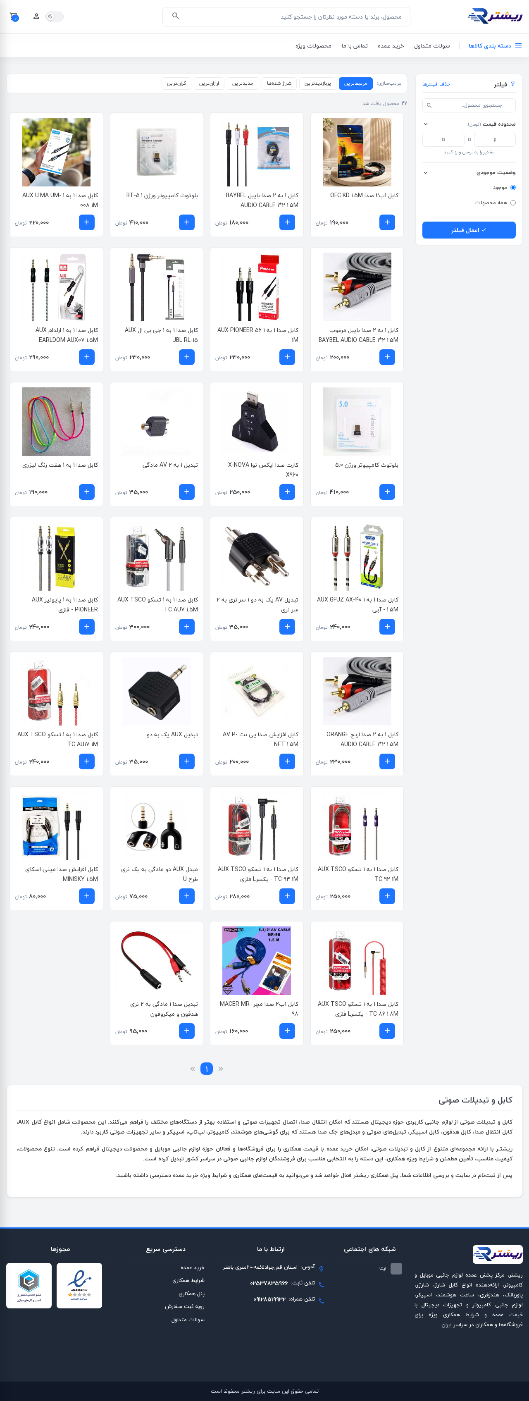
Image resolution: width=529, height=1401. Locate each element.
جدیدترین (243, 83)
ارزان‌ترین (209, 83)
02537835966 (269, 1283)
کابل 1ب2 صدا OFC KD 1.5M (364, 195)
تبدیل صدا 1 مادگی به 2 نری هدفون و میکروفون (164, 1009)
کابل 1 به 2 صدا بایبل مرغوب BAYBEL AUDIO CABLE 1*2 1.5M (358, 335)
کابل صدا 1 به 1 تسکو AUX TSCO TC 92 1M (358, 874)
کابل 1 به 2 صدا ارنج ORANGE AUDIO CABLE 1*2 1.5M (362, 739)
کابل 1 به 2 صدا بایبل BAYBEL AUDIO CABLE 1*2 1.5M (262, 200)
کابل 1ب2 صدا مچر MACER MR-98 (259, 1009)
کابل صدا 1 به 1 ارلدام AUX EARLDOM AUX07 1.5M (67, 335)
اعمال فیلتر (466, 230)
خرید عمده (391, 46)
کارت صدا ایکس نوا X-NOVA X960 (263, 470)
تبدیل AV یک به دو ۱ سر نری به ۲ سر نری (257, 604)
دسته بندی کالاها (490, 46)
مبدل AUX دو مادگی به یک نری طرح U (159, 874)
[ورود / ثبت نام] (36, 16)
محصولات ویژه (313, 46)
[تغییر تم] (54, 16)
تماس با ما (354, 46)
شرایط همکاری (188, 1280)
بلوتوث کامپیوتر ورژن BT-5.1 (162, 195)
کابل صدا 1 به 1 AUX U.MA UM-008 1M (60, 200)
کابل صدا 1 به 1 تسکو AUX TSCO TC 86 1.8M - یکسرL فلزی (358, 1009)
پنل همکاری (192, 1293)
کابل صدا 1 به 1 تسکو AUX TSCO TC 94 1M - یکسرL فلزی (258, 874)
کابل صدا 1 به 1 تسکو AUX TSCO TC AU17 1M (57, 739)
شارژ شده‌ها (279, 83)
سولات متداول (432, 46)
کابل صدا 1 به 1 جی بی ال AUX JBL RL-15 (161, 335)
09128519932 (269, 1299)
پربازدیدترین (318, 83)
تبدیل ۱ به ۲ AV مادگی (170, 465)
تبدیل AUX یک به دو (172, 734)
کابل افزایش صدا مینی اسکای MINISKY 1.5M (61, 874)
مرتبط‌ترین (355, 83)
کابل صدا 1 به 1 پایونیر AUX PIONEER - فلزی (65, 604)
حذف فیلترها (436, 84)
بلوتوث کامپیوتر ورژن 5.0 (366, 465)
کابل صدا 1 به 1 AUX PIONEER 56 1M (257, 335)
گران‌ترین (176, 83)
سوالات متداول (188, 1319)
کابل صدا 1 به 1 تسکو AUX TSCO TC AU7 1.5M (157, 604)
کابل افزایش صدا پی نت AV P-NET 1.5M (260, 739)
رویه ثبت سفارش (185, 1306)
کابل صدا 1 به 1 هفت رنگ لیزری (60, 465)
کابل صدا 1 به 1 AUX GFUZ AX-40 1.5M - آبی (357, 604)
